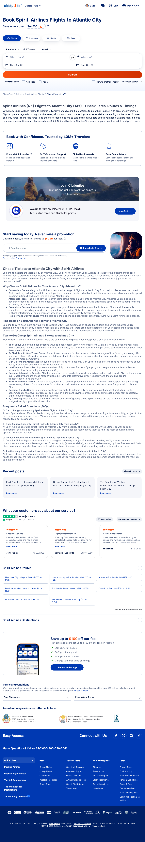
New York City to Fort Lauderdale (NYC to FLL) (71, 578)
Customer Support (74, 771)
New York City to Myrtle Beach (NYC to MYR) (23, 578)
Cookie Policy (126, 771)
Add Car (46, 82)
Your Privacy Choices (15, 796)
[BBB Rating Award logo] (128, 720)
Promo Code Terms (84, 697)
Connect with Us (93, 736)
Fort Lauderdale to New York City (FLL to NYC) (24, 589)
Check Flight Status (75, 784)
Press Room (98, 771)
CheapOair (8, 94)
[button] (91, 5)
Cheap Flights (46, 767)
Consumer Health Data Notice (130, 798)
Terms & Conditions (128, 780)
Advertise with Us (101, 784)
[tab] (12, 38)
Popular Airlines (12, 767)
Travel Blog (71, 788)
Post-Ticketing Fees (129, 792)
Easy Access (13, 736)
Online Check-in (73, 775)
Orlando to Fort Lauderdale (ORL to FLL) (23, 599)
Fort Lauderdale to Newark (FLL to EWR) (70, 588)
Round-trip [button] (11, 49)
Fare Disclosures (12, 697)
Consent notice (9, 258)
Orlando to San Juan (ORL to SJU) (114, 588)
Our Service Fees (127, 788)
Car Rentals (45, 775)
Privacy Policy (21, 258)
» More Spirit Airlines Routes (128, 609)
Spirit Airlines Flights (34, 94)
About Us (97, 767)
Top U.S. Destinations (15, 780)
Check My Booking (75, 767)
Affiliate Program (100, 775)
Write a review (104, 519)
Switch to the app (67, 667)
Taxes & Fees (126, 784)
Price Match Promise (129, 775)
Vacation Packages (48, 780)
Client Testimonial (101, 780)
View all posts (130, 471)
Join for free (125, 211)
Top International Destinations (13, 788)
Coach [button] (45, 49)
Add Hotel (30, 82)
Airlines (19, 94)
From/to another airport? (107, 82)
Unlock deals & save (91, 248)
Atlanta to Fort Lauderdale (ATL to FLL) (117, 577)
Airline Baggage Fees (76, 780)
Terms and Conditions (82, 823)
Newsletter (98, 788)
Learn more (72, 194)
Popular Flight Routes (15, 773)
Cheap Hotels (46, 771)
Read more (11, 493)
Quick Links (10, 760)
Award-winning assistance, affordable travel (30, 708)
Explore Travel (32, 6)
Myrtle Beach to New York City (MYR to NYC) (70, 600)
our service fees (80, 690)
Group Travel (45, 784)
